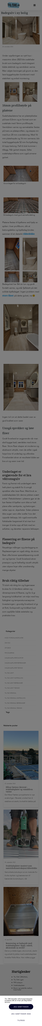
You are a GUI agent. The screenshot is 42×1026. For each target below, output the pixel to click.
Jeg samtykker (21, 1007)
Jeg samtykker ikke (21, 1014)
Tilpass (21, 1020)
